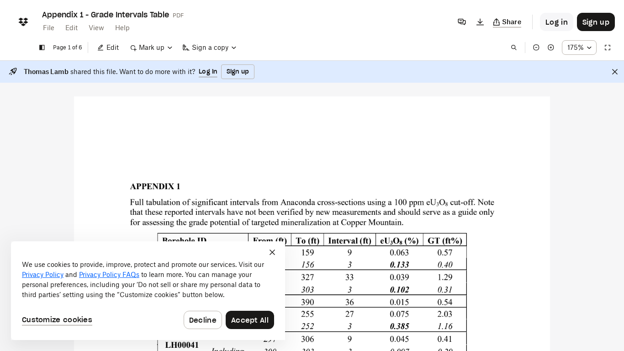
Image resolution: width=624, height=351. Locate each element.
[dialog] (148, 290)
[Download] (480, 22)
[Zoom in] (551, 47)
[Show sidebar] (42, 47)
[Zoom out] (536, 47)
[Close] (615, 71)
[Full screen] (607, 47)
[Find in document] (514, 47)
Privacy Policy (42, 274)
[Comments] (462, 22)
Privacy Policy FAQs (109, 274)
